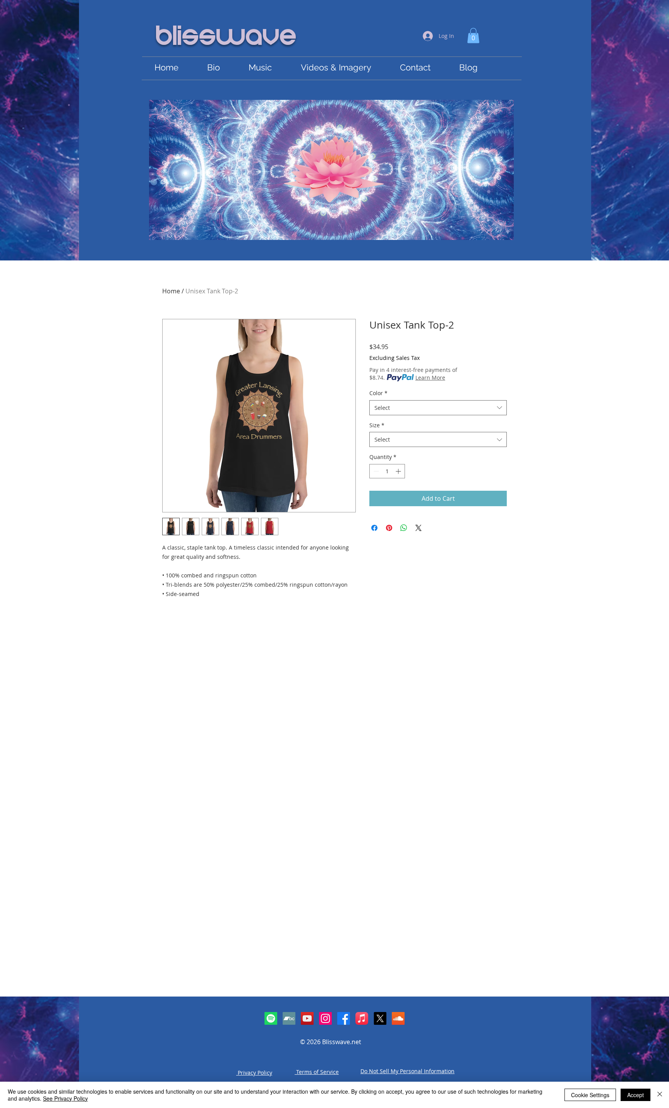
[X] (380, 1018)
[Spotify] (270, 1018)
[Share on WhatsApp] (403, 528)
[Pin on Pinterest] (389, 528)
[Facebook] (343, 1018)
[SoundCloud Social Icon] (398, 1018)
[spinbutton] (387, 471)
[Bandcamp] (289, 1018)
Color (378, 393)
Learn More (430, 377)
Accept (635, 1095)
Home (171, 291)
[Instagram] (325, 1018)
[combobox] (438, 407)
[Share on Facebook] (374, 528)
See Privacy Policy (65, 1098)
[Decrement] (375, 471)
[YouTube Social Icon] (307, 1018)
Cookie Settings (590, 1095)
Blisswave (226, 38)
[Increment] (399, 471)
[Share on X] (418, 528)
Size (376, 425)
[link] (473, 35)
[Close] (659, 1095)
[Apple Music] (361, 1018)
